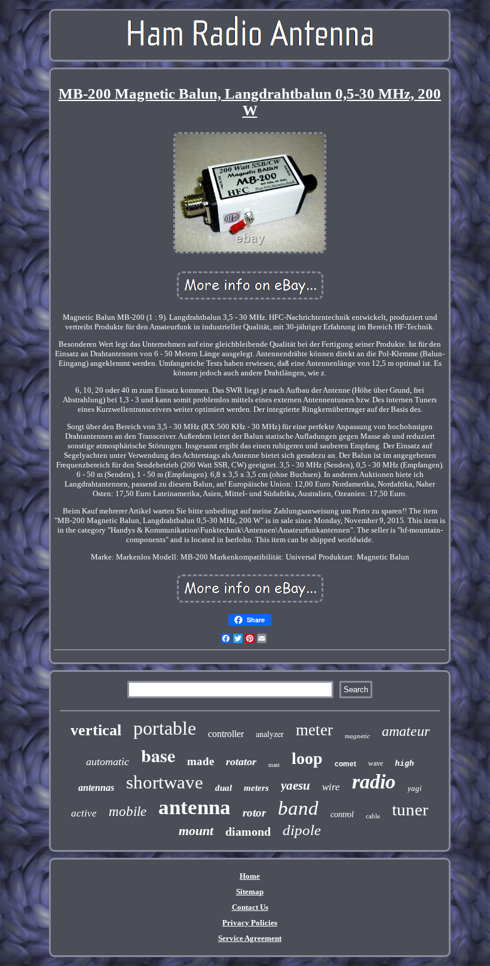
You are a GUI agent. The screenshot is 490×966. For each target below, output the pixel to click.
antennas (96, 787)
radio (374, 782)
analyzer (270, 733)
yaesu (295, 785)
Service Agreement (249, 938)
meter (314, 730)
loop (307, 758)
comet (345, 764)
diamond (248, 831)
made (200, 761)
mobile (127, 811)
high (404, 763)
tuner (410, 809)
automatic (107, 762)
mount (196, 830)
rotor (254, 812)
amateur (406, 731)
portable (164, 728)
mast (274, 765)
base (158, 755)
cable (373, 816)
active (84, 813)
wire (331, 787)
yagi (415, 788)
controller (226, 734)
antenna (194, 807)
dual (223, 788)
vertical (96, 730)
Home (250, 876)
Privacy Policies (249, 922)
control (342, 814)
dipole (302, 830)
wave (375, 763)
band (298, 808)
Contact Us (250, 907)
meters (256, 788)
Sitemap (250, 891)
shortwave (164, 782)
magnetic (357, 735)
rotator (241, 762)
